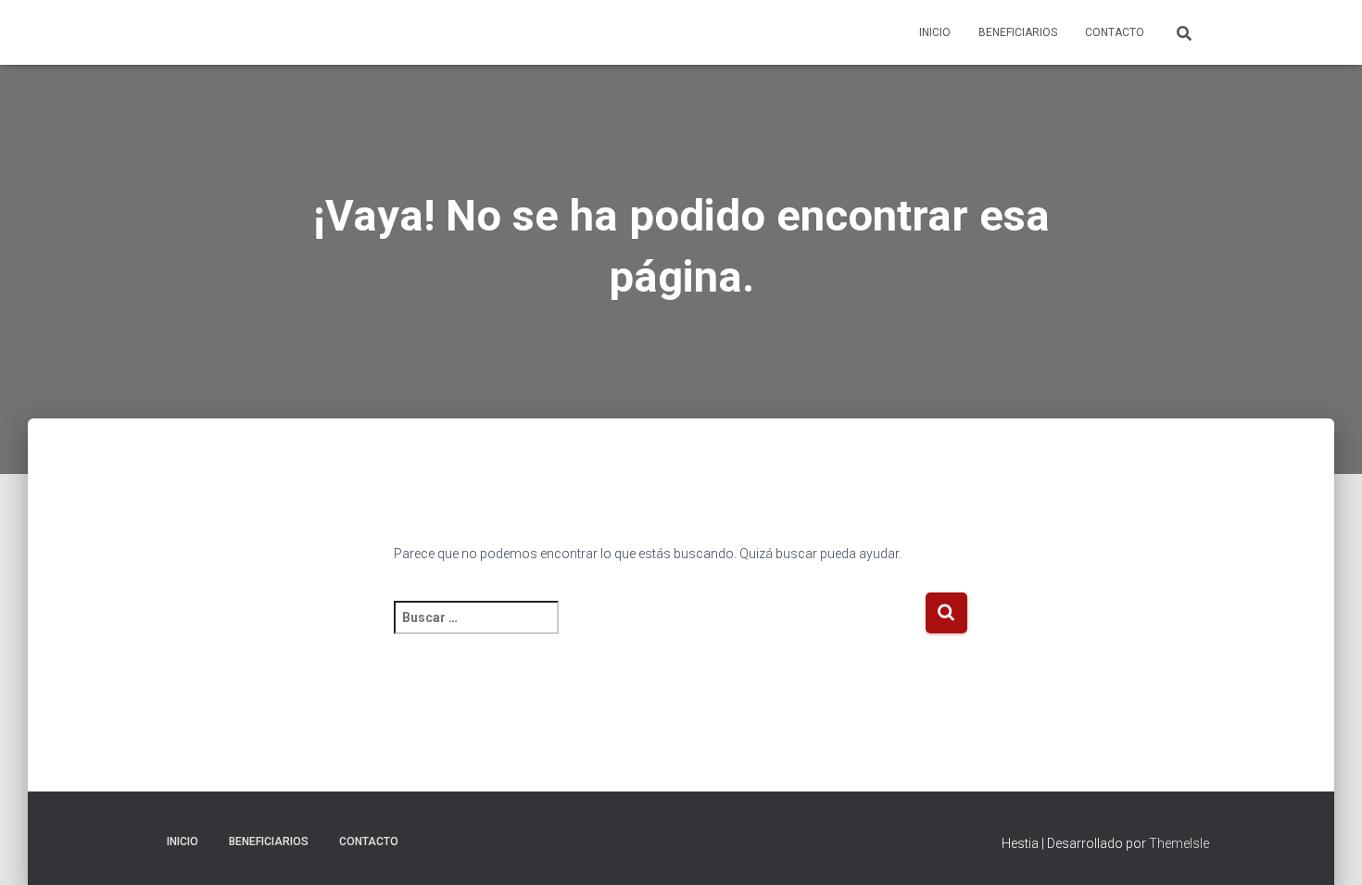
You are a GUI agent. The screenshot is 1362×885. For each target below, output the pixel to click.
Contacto (1114, 32)
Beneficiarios (1017, 32)
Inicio (935, 32)
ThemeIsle (1179, 843)
